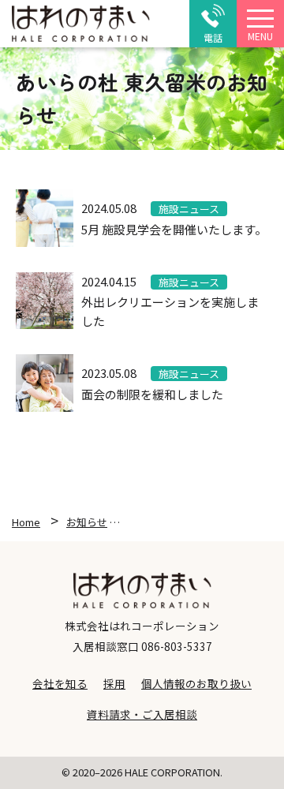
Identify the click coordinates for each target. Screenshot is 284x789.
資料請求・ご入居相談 (142, 714)
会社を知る (60, 683)
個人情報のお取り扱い (196, 683)
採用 (114, 683)
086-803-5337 (176, 646)
